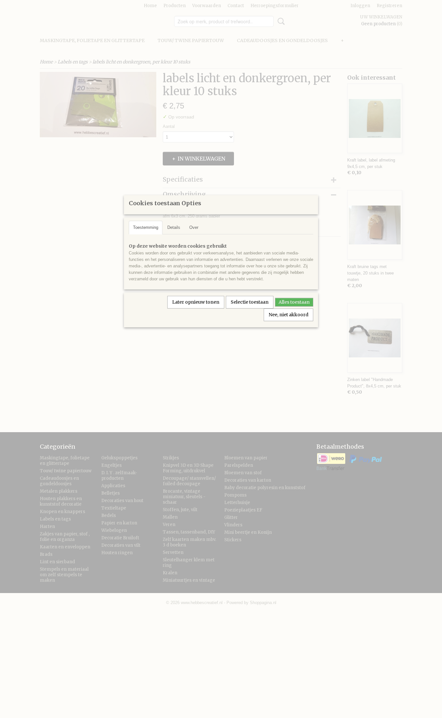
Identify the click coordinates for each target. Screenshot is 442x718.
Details (173, 227)
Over (193, 227)
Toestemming (145, 227)
